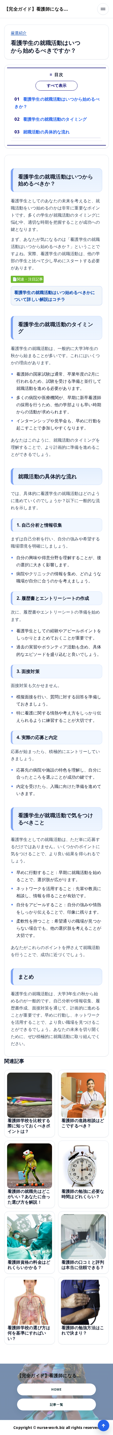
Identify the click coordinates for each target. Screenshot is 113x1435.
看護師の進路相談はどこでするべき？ (82, 1122)
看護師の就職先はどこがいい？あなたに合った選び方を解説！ (29, 1196)
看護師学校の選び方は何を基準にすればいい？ (29, 1333)
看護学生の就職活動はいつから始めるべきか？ (56, 102)
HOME (56, 1389)
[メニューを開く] (103, 9)
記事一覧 (56, 1404)
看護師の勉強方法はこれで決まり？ (82, 1330)
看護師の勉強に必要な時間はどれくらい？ (82, 1193)
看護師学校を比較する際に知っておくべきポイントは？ (29, 1125)
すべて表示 (56, 85)
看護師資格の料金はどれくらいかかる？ (29, 1264)
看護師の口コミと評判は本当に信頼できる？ (82, 1264)
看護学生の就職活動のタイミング (55, 119)
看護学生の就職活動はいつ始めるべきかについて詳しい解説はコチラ (54, 295)
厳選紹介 (19, 32)
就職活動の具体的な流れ (46, 132)
